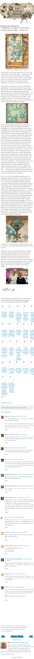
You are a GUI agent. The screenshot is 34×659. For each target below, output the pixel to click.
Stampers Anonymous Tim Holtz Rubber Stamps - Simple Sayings (11, 387)
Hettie (6, 587)
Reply (6, 429)
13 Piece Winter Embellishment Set (4, 370)
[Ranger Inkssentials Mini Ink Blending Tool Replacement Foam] (4, 346)
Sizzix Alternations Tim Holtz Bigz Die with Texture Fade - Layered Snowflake (18, 353)
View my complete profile (6, 654)
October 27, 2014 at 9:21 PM (17, 574)
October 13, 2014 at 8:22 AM (18, 448)
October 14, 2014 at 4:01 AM (21, 497)
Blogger (20, 657)
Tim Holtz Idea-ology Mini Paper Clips (18, 371)
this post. (26, 83)
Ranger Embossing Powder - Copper (18, 332)
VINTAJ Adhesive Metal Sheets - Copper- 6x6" (11, 351)
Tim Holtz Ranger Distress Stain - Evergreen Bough (26, 316)
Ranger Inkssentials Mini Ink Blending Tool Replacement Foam (4, 352)
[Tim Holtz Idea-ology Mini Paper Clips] (19, 367)
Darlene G (7, 434)
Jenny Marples (9, 497)
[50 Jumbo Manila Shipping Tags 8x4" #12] (4, 310)
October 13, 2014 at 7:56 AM (18, 434)
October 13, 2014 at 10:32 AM (25, 486)
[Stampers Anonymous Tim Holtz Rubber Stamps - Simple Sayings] (11, 381)
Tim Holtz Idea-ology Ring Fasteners (26, 371)
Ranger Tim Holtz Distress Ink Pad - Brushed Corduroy (25, 334)
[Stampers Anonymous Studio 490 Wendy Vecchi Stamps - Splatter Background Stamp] (4, 381)
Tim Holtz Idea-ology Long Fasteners (11, 371)
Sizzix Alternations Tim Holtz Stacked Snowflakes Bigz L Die (18, 317)
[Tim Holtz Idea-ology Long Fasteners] (11, 367)
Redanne (7, 416)
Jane (6, 517)
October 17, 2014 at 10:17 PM (18, 532)
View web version (17, 639)
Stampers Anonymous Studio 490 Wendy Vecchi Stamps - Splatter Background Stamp (4, 389)
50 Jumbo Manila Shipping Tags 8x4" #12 (4, 315)
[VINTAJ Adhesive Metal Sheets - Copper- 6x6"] (11, 346)
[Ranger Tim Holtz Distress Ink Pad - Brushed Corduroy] (26, 328)
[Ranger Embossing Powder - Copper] (18, 328)
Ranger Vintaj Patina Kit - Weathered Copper (25, 350)
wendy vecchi (9, 545)
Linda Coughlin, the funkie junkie (18, 642)
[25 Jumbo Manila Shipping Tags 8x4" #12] (11, 310)
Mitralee (7, 574)
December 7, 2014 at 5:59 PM (16, 587)
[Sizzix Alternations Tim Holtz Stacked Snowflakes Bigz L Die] (19, 311)
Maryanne (7, 448)
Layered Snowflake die (7, 183)
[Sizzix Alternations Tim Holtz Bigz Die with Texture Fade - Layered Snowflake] (18, 346)
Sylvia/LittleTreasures (11, 474)
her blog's (25, 264)
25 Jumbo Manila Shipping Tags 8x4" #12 (11, 315)
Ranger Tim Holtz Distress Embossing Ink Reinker (11, 333)
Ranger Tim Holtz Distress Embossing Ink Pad (4, 333)
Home (17, 636)
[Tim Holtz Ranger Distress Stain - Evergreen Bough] (25, 311)
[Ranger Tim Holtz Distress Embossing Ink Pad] (4, 328)
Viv (6, 459)
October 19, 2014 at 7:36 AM (20, 545)
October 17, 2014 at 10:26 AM (16, 517)
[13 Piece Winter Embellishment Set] (4, 365)
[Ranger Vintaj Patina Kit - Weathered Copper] (25, 346)
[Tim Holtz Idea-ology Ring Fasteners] (26, 367)
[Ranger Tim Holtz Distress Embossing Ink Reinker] (11, 328)
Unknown (7, 532)
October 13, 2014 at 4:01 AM (17, 416)
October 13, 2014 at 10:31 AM (25, 474)
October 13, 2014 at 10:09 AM (15, 459)
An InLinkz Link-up (6, 403)
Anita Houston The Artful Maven (14, 559)
